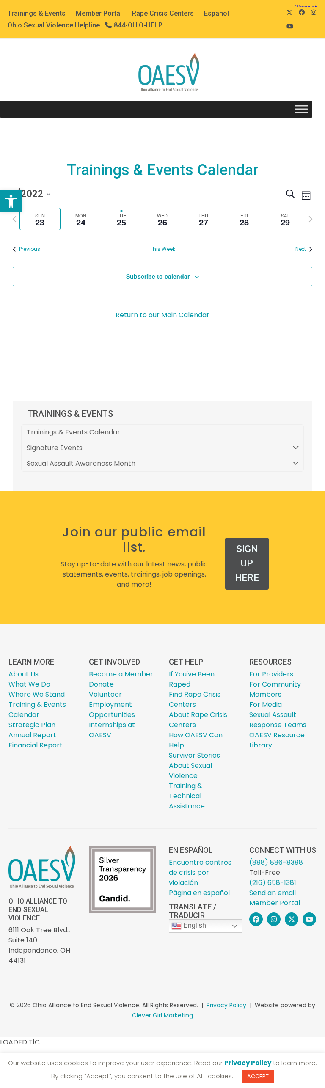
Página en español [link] (199, 893)
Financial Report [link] (35, 745)
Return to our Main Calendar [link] (162, 315)
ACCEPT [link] (258, 1076)
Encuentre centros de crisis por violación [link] (200, 872)
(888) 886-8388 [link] (276, 862)
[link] (11, 201)
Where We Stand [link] (36, 694)
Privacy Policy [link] (226, 1005)
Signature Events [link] (55, 448)
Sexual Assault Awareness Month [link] (81, 463)
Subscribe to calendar (158, 276)
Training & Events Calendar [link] (37, 710)
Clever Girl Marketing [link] (162, 1015)
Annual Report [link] (32, 735)
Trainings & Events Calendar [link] (73, 432)
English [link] (194, 925)
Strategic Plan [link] (31, 725)
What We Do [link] (29, 684)
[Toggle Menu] (301, 109)
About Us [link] (23, 674)
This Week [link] (162, 249)
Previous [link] (29, 249)
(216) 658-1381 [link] (272, 882)
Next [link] (300, 249)
